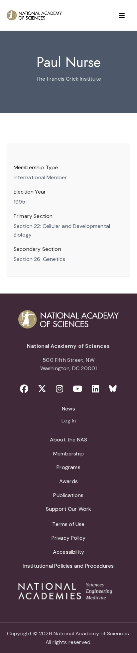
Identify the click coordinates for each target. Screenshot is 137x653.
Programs (68, 467)
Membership (68, 453)
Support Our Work (68, 508)
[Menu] (121, 15)
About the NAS (68, 439)
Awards (68, 481)
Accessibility (68, 551)
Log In (69, 421)
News (68, 408)
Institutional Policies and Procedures (68, 565)
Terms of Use (68, 524)
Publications (68, 495)
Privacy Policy (69, 537)
